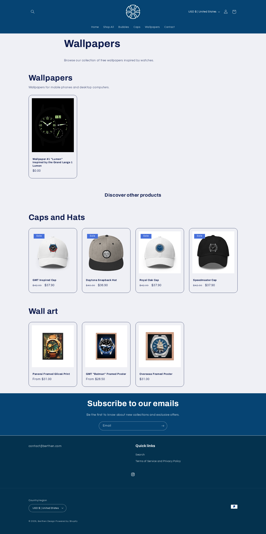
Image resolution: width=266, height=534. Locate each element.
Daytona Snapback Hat (101, 280)
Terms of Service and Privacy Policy (158, 461)
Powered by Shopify (66, 521)
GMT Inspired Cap (44, 280)
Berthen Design (46, 521)
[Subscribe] (163, 425)
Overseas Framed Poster (156, 373)
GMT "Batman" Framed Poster (106, 373)
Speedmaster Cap (205, 280)
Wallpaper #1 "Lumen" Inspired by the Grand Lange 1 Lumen (53, 162)
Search (140, 454)
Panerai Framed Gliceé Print (51, 373)
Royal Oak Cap (149, 280)
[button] (33, 12)
